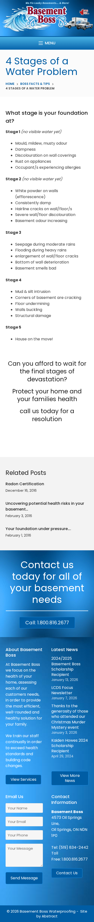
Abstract (50, 916)
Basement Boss (34, 911)
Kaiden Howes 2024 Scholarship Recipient (69, 746)
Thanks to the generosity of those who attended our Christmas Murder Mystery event (69, 716)
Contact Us (67, 873)
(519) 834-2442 (73, 847)
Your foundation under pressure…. (38, 529)
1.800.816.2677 (75, 859)
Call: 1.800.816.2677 (47, 622)
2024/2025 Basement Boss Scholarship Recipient (66, 666)
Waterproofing (62, 911)
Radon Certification (25, 484)
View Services (23, 779)
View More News (70, 778)
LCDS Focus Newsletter (62, 690)
